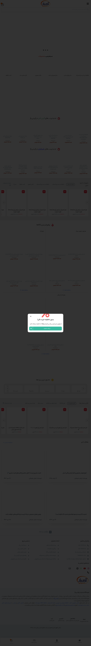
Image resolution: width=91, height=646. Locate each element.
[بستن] (31, 316)
